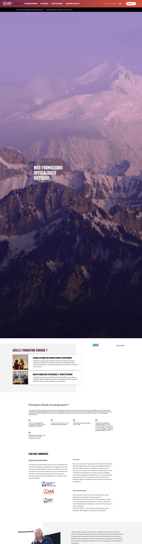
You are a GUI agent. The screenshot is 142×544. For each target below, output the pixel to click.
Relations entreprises (31, 4)
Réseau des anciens (56, 4)
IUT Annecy (76, 459)
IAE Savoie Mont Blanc (79, 490)
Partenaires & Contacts (72, 4)
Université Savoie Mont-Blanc (38, 460)
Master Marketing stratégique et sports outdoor (59, 9)
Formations (18, 4)
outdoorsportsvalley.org (110, 3)
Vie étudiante (44, 4)
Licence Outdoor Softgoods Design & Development (30, 9)
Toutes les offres (120, 345)
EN (140, 3)
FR (137, 3)
